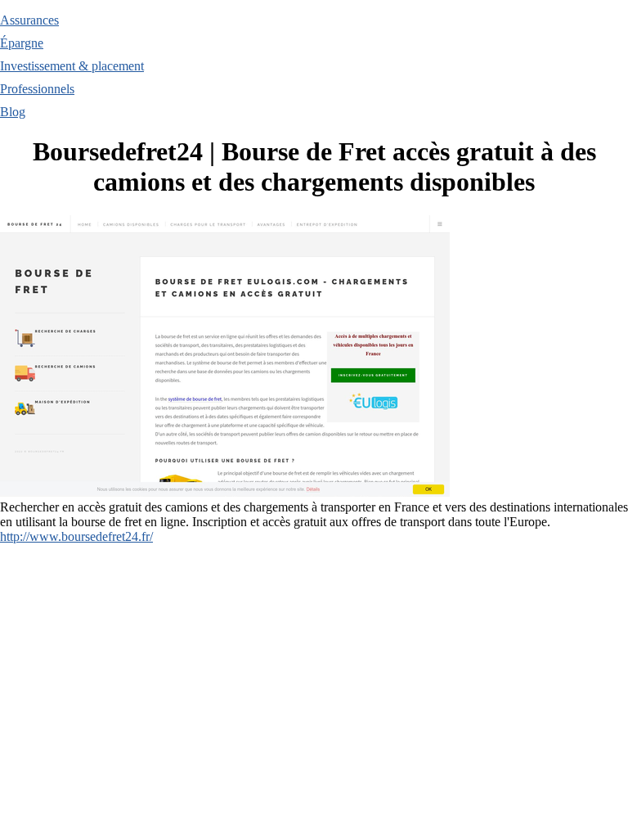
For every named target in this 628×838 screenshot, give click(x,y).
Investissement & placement (72, 66)
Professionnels (37, 89)
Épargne (21, 43)
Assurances (29, 20)
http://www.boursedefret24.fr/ (76, 536)
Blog (12, 112)
